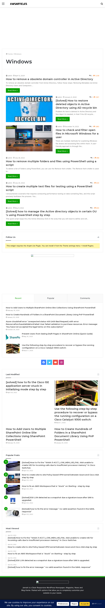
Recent (18, 298)
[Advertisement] (52, 29)
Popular (50, 298)
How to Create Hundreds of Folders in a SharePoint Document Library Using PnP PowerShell (50, 314)
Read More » (13, 90)
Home (10, 54)
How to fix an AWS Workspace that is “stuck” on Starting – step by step (56, 486)
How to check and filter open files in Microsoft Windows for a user (77, 133)
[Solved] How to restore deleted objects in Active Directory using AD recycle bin (76, 104)
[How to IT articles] (18, 3)
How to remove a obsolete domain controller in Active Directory (49, 79)
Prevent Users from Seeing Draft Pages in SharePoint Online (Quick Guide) (57, 334)
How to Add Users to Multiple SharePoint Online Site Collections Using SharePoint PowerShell (50, 308)
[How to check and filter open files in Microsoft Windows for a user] (29, 138)
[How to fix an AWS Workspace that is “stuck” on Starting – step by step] (13, 489)
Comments (85, 298)
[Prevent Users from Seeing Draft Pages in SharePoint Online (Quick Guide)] (13, 337)
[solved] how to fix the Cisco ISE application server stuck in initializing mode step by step (27, 386)
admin (10, 76)
